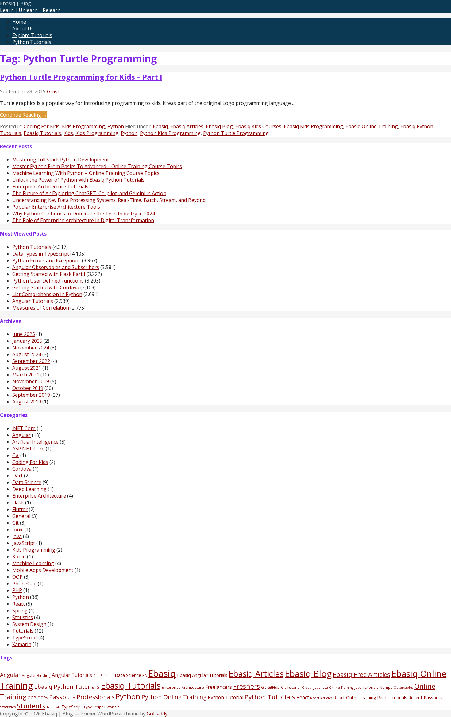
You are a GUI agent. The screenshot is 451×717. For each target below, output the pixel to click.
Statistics (22, 617)
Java (17, 536)
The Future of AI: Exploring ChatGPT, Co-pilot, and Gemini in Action (89, 193)
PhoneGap (24, 583)
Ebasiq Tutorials (42, 133)
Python (115, 126)
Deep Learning (29, 489)
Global (307, 687)
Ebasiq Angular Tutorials (202, 675)
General (21, 516)
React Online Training (354, 697)
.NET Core (24, 428)
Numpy (386, 687)
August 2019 (26, 401)
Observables (403, 687)
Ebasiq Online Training (371, 126)
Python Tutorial (225, 697)
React (18, 603)
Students (31, 705)
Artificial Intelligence (35, 441)
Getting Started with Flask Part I (48, 274)
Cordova (22, 468)
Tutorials (22, 630)
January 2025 (27, 340)
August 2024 (26, 354)
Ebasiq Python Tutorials (66, 686)
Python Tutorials (31, 42)
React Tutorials (392, 697)
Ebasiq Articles (186, 126)
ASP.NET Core (28, 448)
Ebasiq (160, 126)
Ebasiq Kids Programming (313, 126)
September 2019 (31, 394)
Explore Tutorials (32, 35)
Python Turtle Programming (236, 133)
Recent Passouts (425, 697)
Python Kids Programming (170, 133)
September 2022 (31, 361)
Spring (20, 610)
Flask (18, 502)
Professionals (95, 697)
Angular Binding (36, 675)
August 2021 (26, 367)
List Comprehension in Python (47, 294)
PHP (17, 590)
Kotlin (19, 556)
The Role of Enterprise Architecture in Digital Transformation (83, 220)
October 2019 (27, 388)
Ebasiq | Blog (15, 3)
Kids (68, 133)
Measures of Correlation (40, 307)
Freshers (246, 686)
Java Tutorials (366, 687)
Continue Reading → (23, 114)
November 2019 (30, 381)
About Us (23, 28)
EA (144, 675)
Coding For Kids (42, 126)
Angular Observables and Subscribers (55, 267)
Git (15, 522)
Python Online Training (173, 697)
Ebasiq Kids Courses (258, 126)
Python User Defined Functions (48, 280)
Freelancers (218, 687)
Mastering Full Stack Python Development (60, 159)
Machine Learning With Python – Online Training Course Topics (86, 173)
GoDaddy (157, 713)
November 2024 (30, 347)
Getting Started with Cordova (45, 287)
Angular (21, 435)
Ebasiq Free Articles (361, 674)
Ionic (17, 529)
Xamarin (21, 644)
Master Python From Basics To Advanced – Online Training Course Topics (97, 166)
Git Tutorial (291, 687)
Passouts (62, 696)
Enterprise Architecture (39, 495)
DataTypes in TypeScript (40, 253)
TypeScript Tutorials (101, 707)
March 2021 (25, 374)
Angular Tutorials (32, 301)
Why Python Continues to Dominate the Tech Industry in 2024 (83, 213)
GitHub (273, 687)
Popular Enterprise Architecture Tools (56, 206)
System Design (29, 624)
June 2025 (23, 334)
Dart (17, 475)
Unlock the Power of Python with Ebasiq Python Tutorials (78, 179)
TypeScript (24, 637)
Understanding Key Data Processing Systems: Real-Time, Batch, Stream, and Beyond (109, 200)
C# (15, 455)
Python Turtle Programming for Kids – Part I (81, 77)
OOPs (42, 697)
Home (19, 21)
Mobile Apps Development (42, 570)
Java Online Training (337, 687)
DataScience (103, 675)
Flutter (20, 509)
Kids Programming (83, 126)
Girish (53, 91)
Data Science (26, 482)
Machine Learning (33, 563)
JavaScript (23, 543)
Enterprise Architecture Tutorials (50, 186)
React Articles (321, 698)
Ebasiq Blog (219, 126)
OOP (17, 576)
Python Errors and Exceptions (46, 260)
